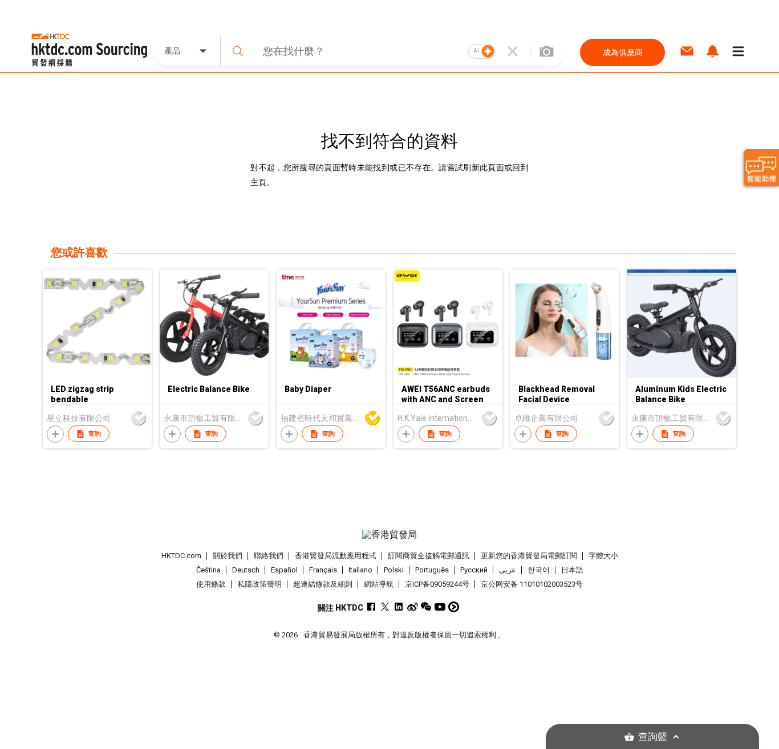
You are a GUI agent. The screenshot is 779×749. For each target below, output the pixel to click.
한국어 (539, 570)
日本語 (572, 570)
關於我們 (227, 555)
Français (323, 570)
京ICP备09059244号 (437, 584)
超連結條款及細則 (322, 584)
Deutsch (245, 570)
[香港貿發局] (389, 535)
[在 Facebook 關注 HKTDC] (371, 606)
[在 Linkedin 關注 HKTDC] (398, 606)
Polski (394, 570)
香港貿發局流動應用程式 (335, 555)
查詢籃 (652, 736)
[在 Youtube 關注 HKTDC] (440, 606)
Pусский (474, 570)
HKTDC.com (181, 555)
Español (284, 570)
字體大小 (603, 555)
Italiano (360, 570)
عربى (507, 570)
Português (432, 570)
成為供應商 (623, 52)
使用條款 (211, 584)
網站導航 (378, 584)
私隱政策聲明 (259, 584)
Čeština (208, 570)
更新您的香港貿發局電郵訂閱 (529, 555)
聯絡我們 (268, 555)
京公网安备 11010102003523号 (532, 584)
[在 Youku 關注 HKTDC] (453, 606)
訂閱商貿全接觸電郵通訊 (428, 555)
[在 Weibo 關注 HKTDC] (412, 606)
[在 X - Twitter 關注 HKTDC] (385, 606)
